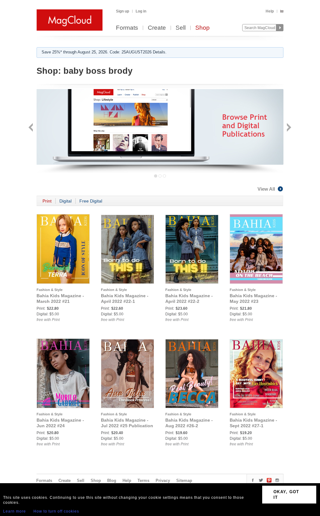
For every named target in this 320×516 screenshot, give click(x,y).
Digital (65, 200)
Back (31, 128)
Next (288, 128)
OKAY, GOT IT (286, 494)
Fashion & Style (49, 290)
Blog (111, 480)
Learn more (14, 511)
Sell (181, 28)
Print (47, 200)
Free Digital (90, 200)
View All (266, 189)
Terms (143, 480)
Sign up (122, 11)
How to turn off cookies (56, 511)
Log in (141, 11)
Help (270, 11)
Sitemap (184, 480)
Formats (127, 28)
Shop (202, 28)
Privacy (163, 480)
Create (157, 28)
